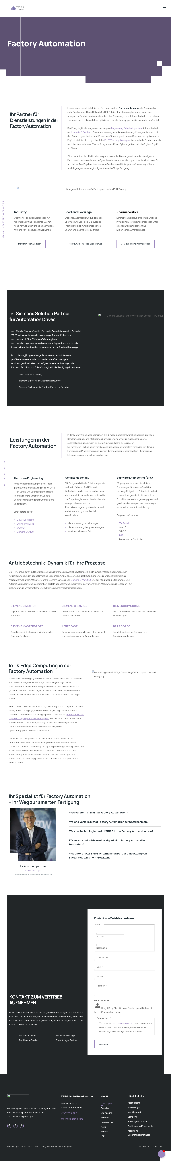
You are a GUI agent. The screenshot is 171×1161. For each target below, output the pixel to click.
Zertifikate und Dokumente (140, 1126)
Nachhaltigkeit (134, 1107)
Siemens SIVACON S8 (81, 579)
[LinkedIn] (15, 1126)
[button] (115, 812)
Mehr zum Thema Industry (29, 244)
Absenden (103, 1044)
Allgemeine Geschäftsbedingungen (139, 1132)
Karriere (104, 1117)
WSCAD (21, 527)
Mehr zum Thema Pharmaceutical (135, 244)
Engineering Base (25, 523)
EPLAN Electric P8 (25, 519)
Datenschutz (158, 1146)
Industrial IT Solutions (81, 132)
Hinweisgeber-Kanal (137, 1121)
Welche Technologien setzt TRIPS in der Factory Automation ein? (111, 831)
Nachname (101, 947)
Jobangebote (134, 1102)
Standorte (132, 1116)
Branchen (105, 1108)
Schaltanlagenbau (133, 128)
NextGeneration (135, 1112)
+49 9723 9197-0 (69, 1113)
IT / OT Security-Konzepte (117, 140)
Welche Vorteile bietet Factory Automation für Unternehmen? (108, 822)
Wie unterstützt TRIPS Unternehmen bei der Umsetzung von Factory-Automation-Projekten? (108, 855)
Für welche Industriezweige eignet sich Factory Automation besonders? (107, 842)
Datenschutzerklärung (122, 1023)
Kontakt (104, 1131)
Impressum (144, 1146)
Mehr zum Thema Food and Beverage (85, 244)
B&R (121, 535)
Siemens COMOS (25, 531)
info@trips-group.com (72, 1118)
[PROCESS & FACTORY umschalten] (161, 1154)
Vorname (100, 936)
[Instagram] (21, 1126)
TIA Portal (124, 523)
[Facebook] (9, 1126)
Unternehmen (107, 1122)
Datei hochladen (102, 1000)
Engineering (117, 128)
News (103, 1126)
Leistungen (106, 1103)
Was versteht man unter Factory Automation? (98, 812)
